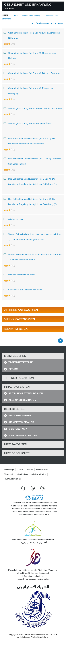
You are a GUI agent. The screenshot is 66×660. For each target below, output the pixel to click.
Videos (30, 470)
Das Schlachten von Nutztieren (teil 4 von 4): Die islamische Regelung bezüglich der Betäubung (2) (32, 201)
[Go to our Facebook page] (23, 488)
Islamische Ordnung (31, 16)
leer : (6, 15)
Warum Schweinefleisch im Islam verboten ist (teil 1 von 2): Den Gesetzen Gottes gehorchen (35, 237)
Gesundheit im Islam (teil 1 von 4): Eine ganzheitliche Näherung (34, 35)
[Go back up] (60, 340)
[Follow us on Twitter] (33, 488)
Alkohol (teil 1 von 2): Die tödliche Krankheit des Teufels (35, 108)
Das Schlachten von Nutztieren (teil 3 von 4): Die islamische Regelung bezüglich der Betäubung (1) (32, 181)
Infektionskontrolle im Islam (21, 274)
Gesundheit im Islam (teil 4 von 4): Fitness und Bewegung (31, 91)
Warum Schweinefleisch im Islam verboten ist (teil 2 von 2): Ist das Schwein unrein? (35, 257)
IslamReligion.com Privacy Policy (31, 474)
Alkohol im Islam (16, 219)
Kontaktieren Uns (13, 479)
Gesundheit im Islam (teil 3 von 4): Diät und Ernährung (34, 73)
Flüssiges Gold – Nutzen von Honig (25, 289)
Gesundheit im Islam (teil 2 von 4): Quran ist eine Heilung (32, 55)
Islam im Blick (42, 470)
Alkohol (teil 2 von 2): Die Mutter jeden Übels (30, 123)
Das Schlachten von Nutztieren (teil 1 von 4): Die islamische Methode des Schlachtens (31, 141)
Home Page (9, 470)
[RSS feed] (42, 488)
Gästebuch (8, 474)
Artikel (15, 16)
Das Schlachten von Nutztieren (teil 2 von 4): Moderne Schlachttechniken (35, 161)
